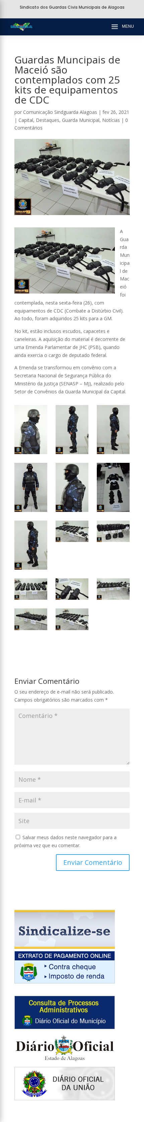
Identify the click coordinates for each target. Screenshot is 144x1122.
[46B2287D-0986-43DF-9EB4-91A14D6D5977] (30, 429)
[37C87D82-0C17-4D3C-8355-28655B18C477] (113, 589)
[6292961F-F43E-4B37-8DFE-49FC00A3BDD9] (30, 589)
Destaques (47, 120)
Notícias (111, 120)
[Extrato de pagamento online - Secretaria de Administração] (64, 981)
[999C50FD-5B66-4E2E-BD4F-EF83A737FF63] (72, 531)
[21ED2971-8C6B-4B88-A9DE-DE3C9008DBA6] (30, 487)
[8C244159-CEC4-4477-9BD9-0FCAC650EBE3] (30, 619)
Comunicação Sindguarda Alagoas (60, 112)
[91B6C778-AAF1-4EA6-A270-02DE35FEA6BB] (72, 429)
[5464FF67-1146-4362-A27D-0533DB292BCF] (113, 487)
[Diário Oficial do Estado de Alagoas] (64, 1063)
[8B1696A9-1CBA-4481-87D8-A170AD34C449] (72, 619)
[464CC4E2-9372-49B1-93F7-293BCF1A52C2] (72, 589)
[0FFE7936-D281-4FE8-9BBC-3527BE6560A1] (113, 531)
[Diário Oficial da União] (64, 1098)
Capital (25, 120)
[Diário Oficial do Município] (64, 1027)
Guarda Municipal (80, 120)
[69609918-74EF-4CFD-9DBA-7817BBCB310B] (30, 545)
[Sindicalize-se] (64, 947)
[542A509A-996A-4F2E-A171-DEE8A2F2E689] (113, 429)
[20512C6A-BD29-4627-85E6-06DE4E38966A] (72, 487)
